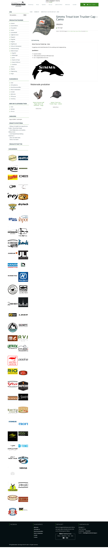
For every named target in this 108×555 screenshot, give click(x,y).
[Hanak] (8, 261)
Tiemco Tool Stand (14, 139)
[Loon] (8, 309)
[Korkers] (18, 271)
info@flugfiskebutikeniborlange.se (90, 533)
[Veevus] (18, 466)
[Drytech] (18, 202)
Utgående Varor (15, 34)
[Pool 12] (18, 355)
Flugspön (13, 37)
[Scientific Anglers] (18, 367)
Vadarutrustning (15, 48)
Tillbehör (13, 69)
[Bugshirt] (18, 165)
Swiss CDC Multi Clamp (15, 137)
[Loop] (18, 309)
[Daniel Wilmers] (18, 182)
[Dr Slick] (8, 202)
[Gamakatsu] (18, 238)
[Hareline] (18, 261)
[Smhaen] (18, 393)
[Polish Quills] (8, 355)
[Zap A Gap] (18, 506)
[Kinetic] (8, 271)
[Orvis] (18, 334)
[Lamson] (18, 284)
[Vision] (18, 481)
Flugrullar (13, 39)
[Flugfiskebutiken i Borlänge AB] (8, 226)
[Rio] (8, 367)
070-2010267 (87, 531)
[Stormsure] (8, 418)
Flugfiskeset (14, 44)
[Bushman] (8, 174)
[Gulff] (18, 249)
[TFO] (8, 443)
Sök (25, 15)
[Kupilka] (8, 284)
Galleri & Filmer (58, 4)
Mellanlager (15, 55)
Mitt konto (67, 4)
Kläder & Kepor (73, 31)
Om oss (50, 4)
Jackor (13, 57)
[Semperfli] (18, 380)
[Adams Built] (8, 152)
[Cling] (8, 182)
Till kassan (13, 96)
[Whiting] (18, 494)
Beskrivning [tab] (36, 40)
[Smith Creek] (8, 405)
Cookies (35, 537)
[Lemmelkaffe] (18, 296)
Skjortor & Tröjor (16, 60)
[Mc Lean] (8, 321)
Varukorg (13, 98)
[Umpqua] (8, 466)
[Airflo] (8, 165)
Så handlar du (14, 85)
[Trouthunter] (18, 455)
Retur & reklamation (15, 89)
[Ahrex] (18, 152)
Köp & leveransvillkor (16, 87)
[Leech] (8, 296)
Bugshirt (14, 53)
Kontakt (74, 4)
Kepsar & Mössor (78, 31)
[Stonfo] (18, 405)
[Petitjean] (18, 343)
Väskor (12, 66)
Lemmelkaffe (14, 32)
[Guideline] (8, 249)
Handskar (14, 64)
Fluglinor (13, 41)
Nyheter (44, 4)
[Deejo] (8, 192)
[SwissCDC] (18, 430)
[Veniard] (8, 481)
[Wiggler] (8, 506)
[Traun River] (8, 455)
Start (12, 82)
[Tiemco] (18, 443)
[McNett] (18, 321)
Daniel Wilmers (14, 25)
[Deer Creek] (18, 192)
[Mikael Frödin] (8, 334)
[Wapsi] (8, 494)
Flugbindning (14, 71)
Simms (69, 31)
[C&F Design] (18, 174)
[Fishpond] (18, 213)
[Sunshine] (8, 430)
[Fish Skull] (8, 213)
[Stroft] (18, 418)
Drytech (13, 23)
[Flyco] (18, 226)
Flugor (12, 73)
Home (31, 11)
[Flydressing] (8, 238)
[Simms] (8, 393)
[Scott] (8, 380)
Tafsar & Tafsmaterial (16, 46)
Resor (37, 4)
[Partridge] (8, 343)
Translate (50, 2)
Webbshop (30, 4)
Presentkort (14, 28)
